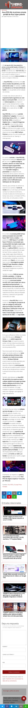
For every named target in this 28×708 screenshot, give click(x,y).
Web (4, 662)
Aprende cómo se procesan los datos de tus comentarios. (13, 680)
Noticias (4, 10)
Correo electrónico (8, 654)
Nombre (5, 646)
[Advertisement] (14, 33)
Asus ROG (10, 485)
